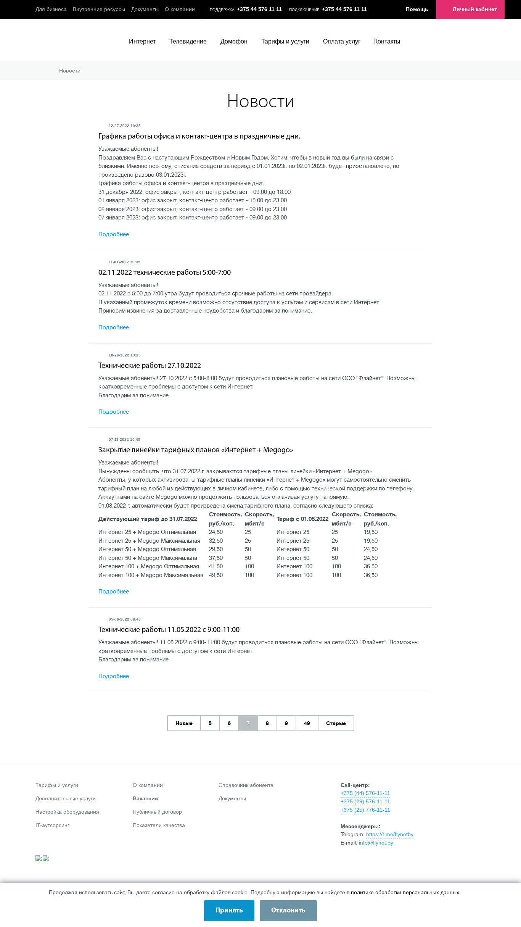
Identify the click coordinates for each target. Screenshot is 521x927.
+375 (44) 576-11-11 (365, 793)
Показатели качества (159, 825)
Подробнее (113, 234)
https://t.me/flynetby (389, 834)
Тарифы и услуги (56, 785)
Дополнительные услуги (65, 798)
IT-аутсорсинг (52, 825)
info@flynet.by (376, 843)
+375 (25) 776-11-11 (365, 810)
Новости (69, 71)
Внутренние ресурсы (99, 9)
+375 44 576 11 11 (259, 9)
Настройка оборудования (67, 812)
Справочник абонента (246, 785)
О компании (180, 9)
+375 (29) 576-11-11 (365, 801)
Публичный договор (157, 812)
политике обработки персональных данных (405, 892)
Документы (145, 9)
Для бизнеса (51, 9)
